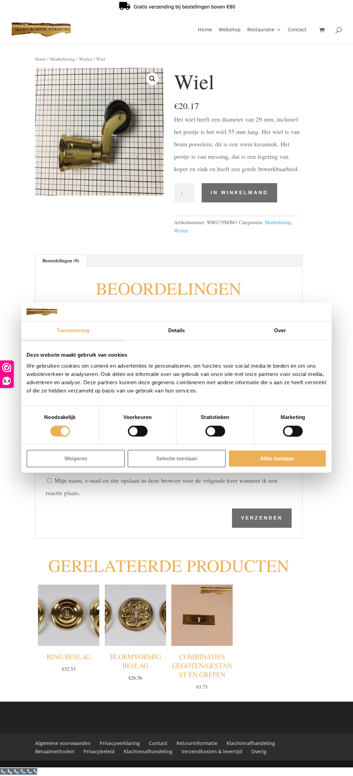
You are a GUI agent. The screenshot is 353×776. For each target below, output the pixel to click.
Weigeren (75, 459)
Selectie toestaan (176, 459)
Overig (258, 751)
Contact (297, 30)
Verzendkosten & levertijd (211, 751)
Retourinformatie (197, 743)
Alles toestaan (277, 459)
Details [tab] (176, 331)
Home (205, 30)
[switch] (138, 431)
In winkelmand (239, 192)
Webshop (230, 30)
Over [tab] (280, 331)
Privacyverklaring (120, 743)
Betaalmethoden (54, 751)
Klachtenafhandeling (250, 743)
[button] (152, 79)
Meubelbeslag (62, 59)
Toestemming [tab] (73, 331)
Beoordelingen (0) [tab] (60, 260)
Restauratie (260, 30)
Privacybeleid (99, 751)
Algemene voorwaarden (63, 743)
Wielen (85, 59)
